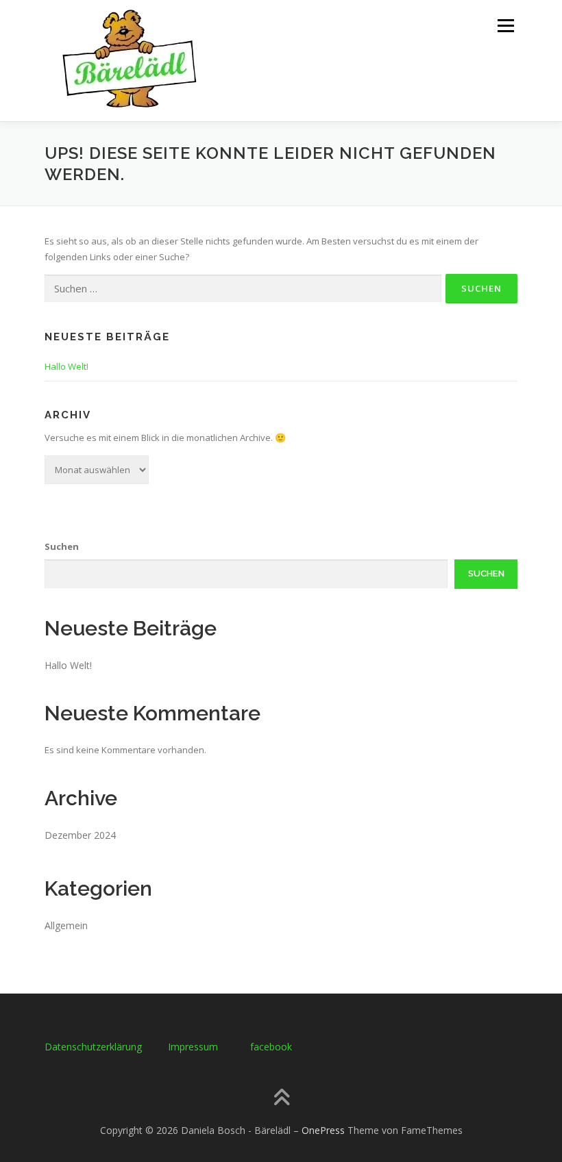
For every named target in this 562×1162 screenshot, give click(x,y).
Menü (505, 25)
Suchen (62, 546)
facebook (271, 1046)
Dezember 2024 (80, 835)
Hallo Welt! (66, 366)
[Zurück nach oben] (281, 1098)
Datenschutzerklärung (93, 1046)
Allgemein (66, 925)
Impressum (193, 1046)
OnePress (323, 1130)
